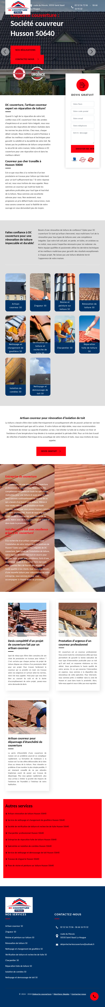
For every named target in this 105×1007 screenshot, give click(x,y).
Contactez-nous (25, 59)
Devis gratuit (49, 451)
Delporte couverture (42, 994)
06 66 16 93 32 (81, 927)
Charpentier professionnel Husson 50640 (26, 833)
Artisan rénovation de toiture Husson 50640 (27, 814)
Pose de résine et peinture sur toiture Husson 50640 (31, 866)
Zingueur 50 (10, 932)
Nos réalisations (25, 50)
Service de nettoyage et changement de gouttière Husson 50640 (36, 820)
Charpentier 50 (12, 960)
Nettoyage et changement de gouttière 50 (24, 949)
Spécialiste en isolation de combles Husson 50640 (30, 846)
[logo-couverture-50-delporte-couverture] (17, 7)
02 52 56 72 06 (81, 5)
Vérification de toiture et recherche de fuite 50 (26, 955)
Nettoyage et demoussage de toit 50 (21, 978)
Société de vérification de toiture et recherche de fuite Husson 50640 (38, 827)
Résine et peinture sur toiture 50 (19, 938)
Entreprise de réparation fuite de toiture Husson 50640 (32, 840)
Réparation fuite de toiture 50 (18, 966)
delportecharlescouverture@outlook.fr (77, 944)
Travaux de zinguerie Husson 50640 (23, 859)
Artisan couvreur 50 (14, 926)
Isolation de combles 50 (15, 972)
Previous (5, 52)
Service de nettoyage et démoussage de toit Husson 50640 (33, 853)
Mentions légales (61, 994)
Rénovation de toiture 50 (16, 943)
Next (92, 52)
